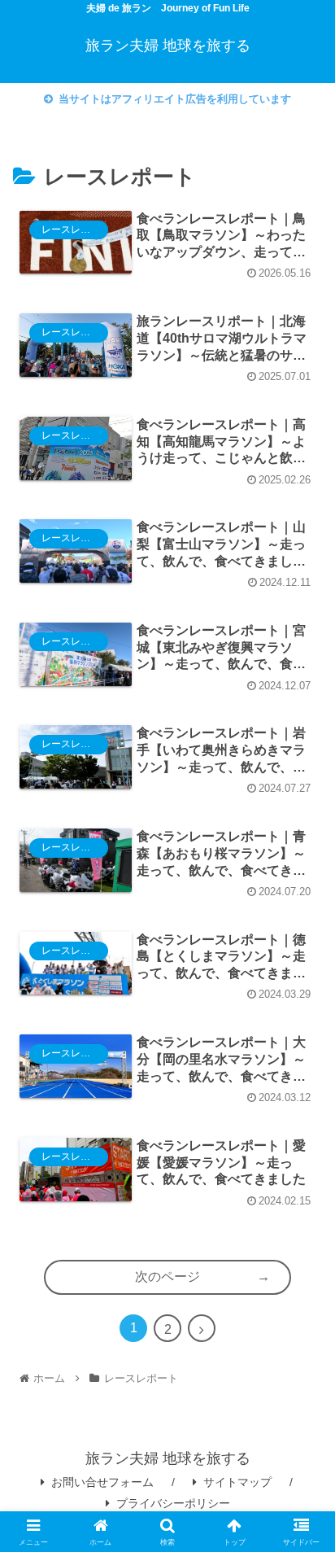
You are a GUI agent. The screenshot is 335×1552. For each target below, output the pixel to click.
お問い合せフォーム (102, 1482)
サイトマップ (237, 1482)
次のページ (167, 1276)
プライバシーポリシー (173, 1503)
